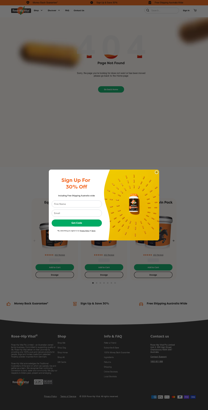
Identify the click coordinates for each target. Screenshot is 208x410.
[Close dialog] (156, 172)
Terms (93, 231)
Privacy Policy (84, 231)
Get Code (76, 222)
